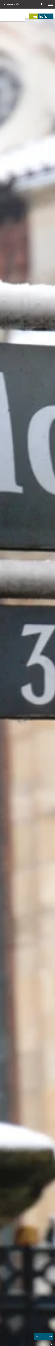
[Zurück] (37, 1336)
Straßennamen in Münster (12, 4)
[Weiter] (50, 1336)
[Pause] (43, 1336)
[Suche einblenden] (42, 4)
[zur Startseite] (41, 16)
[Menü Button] (50, 4)
